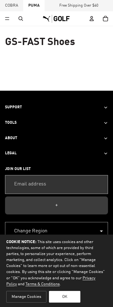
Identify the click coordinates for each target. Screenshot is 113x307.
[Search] (21, 19)
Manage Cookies (26, 297)
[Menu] (7, 18)
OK (64, 297)
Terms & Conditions (42, 284)
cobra (11, 5)
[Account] (92, 19)
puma (34, 5)
